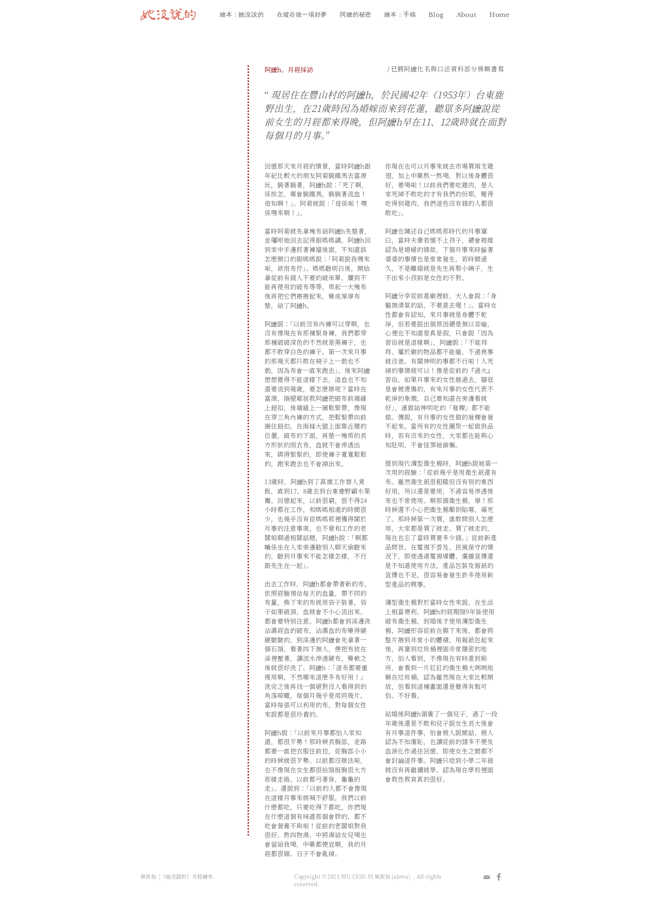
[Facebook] (499, 877)
